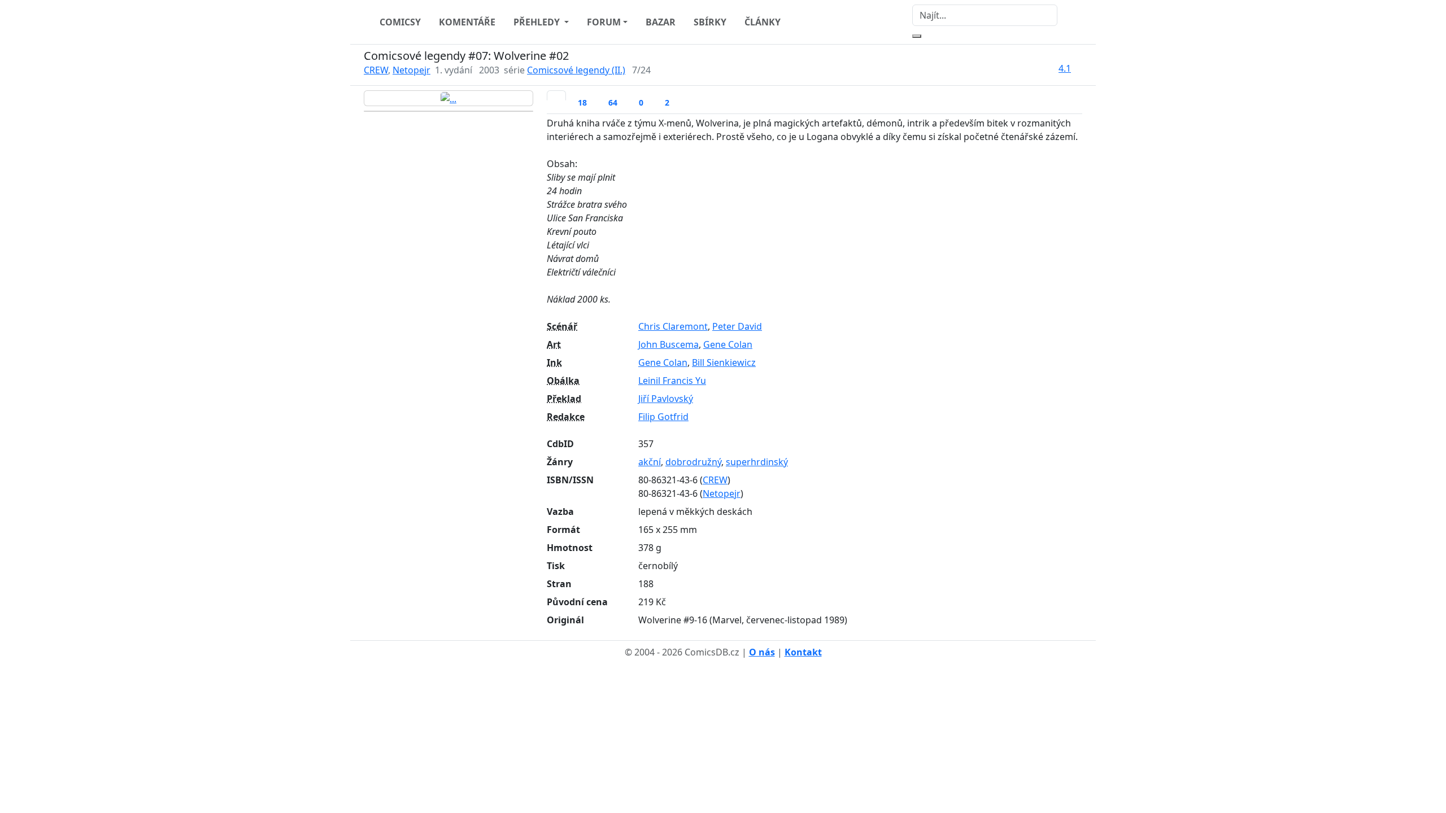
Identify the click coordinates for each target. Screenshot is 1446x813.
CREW (376, 70)
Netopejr (411, 70)
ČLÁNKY (762, 22)
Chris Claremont (673, 326)
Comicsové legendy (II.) (576, 70)
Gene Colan (727, 344)
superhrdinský (757, 462)
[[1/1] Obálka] (448, 98)
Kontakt (803, 652)
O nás (762, 652)
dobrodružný (693, 462)
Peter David (737, 326)
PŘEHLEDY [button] (537, 22)
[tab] (556, 95)
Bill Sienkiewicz (724, 362)
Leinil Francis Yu (672, 380)
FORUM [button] (604, 22)
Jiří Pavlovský (665, 398)
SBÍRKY (710, 22)
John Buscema (668, 344)
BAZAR (661, 22)
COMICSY (400, 22)
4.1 (1065, 68)
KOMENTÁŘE (467, 22)
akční (649, 462)
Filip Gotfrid (663, 416)
